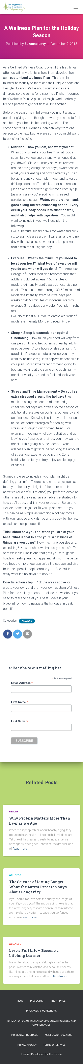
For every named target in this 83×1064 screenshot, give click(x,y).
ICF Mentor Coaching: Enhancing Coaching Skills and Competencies (41, 1022)
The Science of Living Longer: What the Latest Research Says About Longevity (38, 886)
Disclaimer (37, 1000)
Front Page (58, 1000)
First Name (19, 702)
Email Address (22, 683)
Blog (21, 1000)
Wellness (27, 621)
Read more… (21, 848)
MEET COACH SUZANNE (58, 1035)
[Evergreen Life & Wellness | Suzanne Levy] (15, 7)
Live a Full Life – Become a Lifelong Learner (34, 953)
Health (13, 811)
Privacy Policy (27, 1044)
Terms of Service (54, 1044)
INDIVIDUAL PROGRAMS (24, 1035)
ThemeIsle (55, 1054)
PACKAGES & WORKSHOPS (41, 1010)
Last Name (19, 721)
